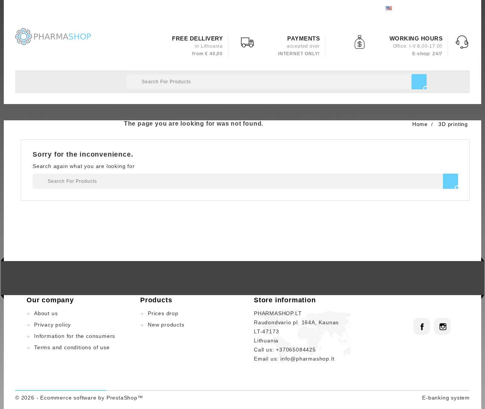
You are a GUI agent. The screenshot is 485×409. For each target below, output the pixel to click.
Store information (285, 300)
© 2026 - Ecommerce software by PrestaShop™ (79, 398)
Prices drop (163, 313)
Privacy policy (52, 325)
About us (46, 313)
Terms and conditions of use (72, 347)
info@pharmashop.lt (307, 359)
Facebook (421, 326)
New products (166, 325)
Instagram (442, 326)
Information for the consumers (74, 336)
